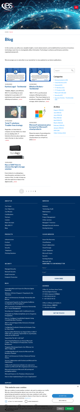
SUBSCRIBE (59, 278)
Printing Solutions (10, 253)
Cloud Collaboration (48, 245)
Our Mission (8, 211)
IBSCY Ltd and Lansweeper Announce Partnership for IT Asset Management (20, 307)
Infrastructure (9, 239)
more (20, 99)
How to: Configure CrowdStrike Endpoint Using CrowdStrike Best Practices (19, 319)
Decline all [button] (63, 400)
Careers (7, 220)
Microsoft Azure (47, 253)
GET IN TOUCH (58, 313)
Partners (7, 217)
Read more (28, 398)
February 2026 (59, 125)
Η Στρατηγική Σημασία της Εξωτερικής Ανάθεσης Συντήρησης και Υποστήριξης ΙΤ (19, 303)
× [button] (78, 386)
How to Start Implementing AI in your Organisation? (21, 376)
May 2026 (57, 118)
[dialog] (40, 398)
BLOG (7, 283)
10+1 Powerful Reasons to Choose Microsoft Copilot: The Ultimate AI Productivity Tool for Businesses (19, 342)
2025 (56, 130)
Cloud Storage (46, 248)
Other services (47, 220)
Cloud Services (61, 82)
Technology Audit (47, 209)
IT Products (60, 90)
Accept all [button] (63, 396)
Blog (6, 228)
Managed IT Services (48, 222)
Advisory (45, 206)
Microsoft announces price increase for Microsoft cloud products (40, 127)
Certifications (9, 214)
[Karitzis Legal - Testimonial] (15, 74)
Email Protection (10, 274)
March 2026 (58, 123)
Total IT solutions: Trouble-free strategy (14, 124)
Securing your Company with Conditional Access (19, 311)
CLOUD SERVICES (48, 234)
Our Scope (8, 206)
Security (59, 95)
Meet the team (9, 222)
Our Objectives (9, 209)
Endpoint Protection (11, 277)
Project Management (48, 217)
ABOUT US (8, 201)
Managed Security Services (50, 225)
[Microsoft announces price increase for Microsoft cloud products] (40, 113)
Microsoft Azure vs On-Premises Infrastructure (19, 374)
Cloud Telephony (47, 250)
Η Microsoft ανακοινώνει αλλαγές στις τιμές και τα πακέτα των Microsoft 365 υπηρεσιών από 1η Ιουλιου (21, 365)
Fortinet (7, 242)
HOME (6, 32)
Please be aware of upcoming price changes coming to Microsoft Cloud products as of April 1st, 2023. (39, 136)
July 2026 (57, 112)
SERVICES (45, 201)
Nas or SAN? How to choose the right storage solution (15, 167)
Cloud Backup (46, 242)
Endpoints (8, 245)
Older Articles (60, 133)
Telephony (8, 250)
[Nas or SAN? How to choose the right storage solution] (15, 152)
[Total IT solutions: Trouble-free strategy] (15, 112)
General (58, 85)
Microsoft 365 (60, 93)
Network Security (10, 271)
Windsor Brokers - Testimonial (36, 88)
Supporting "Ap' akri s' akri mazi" (14, 338)
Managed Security (10, 269)
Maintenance (46, 211)
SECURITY (8, 263)
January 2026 (59, 128)
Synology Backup (47, 258)
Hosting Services (47, 228)
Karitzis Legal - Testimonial (15, 87)
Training (44, 214)
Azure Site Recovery (48, 239)
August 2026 (59, 110)
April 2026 (58, 120)
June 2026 (58, 115)
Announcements (61, 80)
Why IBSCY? (9, 225)
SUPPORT (8, 383)
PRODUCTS (9, 234)
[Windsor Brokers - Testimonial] (40, 74)
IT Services (59, 87)
